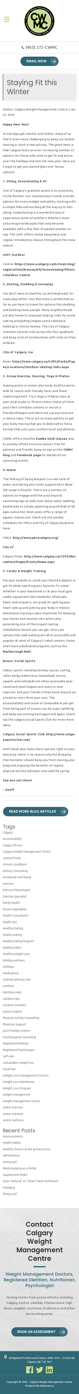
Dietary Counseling (15, 870)
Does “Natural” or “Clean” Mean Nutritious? (31, 1181)
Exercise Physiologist (16, 890)
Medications (11, 973)
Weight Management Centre (21, 1101)
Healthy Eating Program (18, 941)
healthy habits (12, 947)
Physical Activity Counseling (21, 1017)
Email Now (36, 61)
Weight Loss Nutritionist (19, 1081)
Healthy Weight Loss (16, 954)
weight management (16, 1094)
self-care (8, 1056)
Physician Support (14, 1024)
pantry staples (12, 1011)
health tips (10, 922)
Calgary (8, 832)
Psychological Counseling (19, 1037)
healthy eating (12, 934)
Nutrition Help (12, 992)
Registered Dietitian (16, 1043)
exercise (8, 883)
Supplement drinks (15, 1174)
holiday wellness (14, 960)
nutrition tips (11, 998)
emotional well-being (17, 877)
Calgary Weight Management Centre (27, 851)
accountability (12, 838)
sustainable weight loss (18, 1062)
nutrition (8, 986)
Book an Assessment (36, 1332)
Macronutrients (13, 1136)
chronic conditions (15, 864)
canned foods (12, 858)
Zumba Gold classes (52, 438)
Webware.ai (47, 1385)
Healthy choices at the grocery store (26, 1149)
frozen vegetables (15, 909)
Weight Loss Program (17, 1088)
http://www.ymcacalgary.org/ (36, 537)
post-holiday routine (16, 1030)
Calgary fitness (12, 845)
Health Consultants (16, 915)
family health (11, 902)
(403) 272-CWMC (42, 47)
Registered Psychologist (19, 1050)
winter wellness (13, 1120)
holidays (8, 966)
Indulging (9, 1187)
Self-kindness (11, 1155)
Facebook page (29, 455)
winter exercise (13, 1107)
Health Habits (12, 1142)
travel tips (9, 1069)
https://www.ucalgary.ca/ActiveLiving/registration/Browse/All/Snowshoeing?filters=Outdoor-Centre (39, 269)
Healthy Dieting (13, 928)
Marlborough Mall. (17, 651)
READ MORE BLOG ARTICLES (32, 811)
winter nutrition (13, 1113)
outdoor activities (14, 1005)
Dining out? (10, 1162)
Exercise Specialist (15, 896)
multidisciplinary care (17, 979)
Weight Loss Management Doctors (26, 1075)
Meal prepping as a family (19, 1168)
